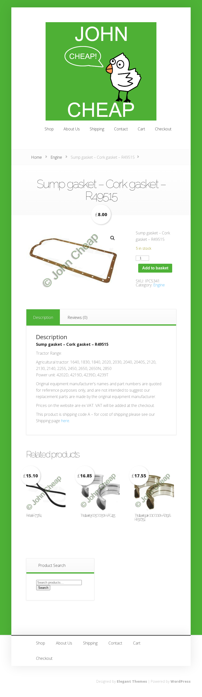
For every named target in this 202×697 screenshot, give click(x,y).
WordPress (180, 681)
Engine (56, 157)
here (65, 420)
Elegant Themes (132, 681)
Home (36, 157)
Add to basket (155, 268)
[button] (112, 238)
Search (43, 588)
